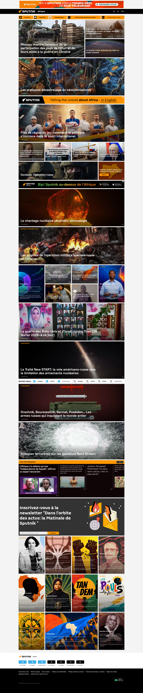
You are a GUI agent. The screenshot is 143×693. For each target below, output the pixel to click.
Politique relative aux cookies (76, 671)
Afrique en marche (106, 554)
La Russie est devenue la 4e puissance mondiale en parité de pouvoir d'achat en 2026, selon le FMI (30, 297)
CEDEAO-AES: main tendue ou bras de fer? (57, 598)
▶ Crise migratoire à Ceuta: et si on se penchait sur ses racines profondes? (110, 287)
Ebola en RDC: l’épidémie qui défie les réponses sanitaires (30, 645)
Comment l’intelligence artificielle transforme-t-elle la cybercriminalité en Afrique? (66, 637)
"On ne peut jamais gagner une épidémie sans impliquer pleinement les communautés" (30, 640)
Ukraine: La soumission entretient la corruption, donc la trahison (29, 558)
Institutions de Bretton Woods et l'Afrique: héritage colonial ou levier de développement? (31, 597)
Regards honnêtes (26, 593)
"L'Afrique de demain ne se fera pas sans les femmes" (84, 607)
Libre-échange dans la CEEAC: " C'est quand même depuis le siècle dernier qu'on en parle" (58, 568)
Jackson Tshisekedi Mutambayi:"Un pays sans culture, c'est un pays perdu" (30, 634)
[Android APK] (118, 680)
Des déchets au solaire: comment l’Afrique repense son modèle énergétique (84, 569)
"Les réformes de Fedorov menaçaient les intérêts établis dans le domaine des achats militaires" (111, 568)
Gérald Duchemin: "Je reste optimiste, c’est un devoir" (111, 645)
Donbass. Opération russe (58, 171)
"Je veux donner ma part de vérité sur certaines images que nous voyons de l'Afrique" (109, 606)
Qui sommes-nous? (24, 671)
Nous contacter (46, 671)
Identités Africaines (106, 631)
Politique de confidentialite (59, 671)
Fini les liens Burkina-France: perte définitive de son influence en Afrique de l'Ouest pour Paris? (110, 292)
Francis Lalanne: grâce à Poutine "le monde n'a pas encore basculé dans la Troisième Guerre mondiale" (111, 594)
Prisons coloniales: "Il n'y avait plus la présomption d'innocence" (56, 602)
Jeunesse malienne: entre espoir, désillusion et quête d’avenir (85, 596)
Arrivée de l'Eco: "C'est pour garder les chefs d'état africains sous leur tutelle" (58, 563)
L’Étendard (71, 631)
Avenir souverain (78, 556)
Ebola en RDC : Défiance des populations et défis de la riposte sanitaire (57, 607)
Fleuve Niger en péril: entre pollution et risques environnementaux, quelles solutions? (83, 602)
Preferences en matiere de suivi (39, 674)
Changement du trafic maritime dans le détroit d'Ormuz (30, 291)
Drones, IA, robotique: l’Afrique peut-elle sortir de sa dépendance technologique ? (84, 559)
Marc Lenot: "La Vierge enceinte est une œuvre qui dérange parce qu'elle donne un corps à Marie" (111, 640)
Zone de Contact (51, 554)
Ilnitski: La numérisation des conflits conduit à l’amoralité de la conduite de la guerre (31, 563)
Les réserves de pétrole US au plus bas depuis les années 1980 (30, 287)
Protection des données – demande (95, 671)
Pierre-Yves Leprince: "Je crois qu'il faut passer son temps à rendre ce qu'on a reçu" (111, 634)
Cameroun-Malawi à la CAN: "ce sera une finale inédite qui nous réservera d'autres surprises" (57, 558)
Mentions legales (35, 671)
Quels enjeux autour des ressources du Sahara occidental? (110, 557)
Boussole (23, 631)
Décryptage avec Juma (107, 284)
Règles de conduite (112, 671)
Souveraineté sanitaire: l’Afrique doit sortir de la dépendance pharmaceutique (31, 602)
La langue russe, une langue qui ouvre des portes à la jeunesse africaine (65, 646)
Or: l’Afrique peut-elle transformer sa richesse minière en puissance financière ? (84, 564)
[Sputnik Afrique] (28, 13)
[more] (83, 55)
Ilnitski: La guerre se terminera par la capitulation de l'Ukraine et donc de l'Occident (29, 568)
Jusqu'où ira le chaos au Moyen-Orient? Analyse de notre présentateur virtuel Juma (111, 297)
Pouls (101, 590)
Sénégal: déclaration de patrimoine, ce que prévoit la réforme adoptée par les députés (65, 642)
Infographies (24, 284)
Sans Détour (24, 555)
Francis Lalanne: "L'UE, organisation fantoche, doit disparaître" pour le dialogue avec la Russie (111, 600)
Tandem (75, 286)
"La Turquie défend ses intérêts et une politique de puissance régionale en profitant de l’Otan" (111, 562)
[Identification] (114, 11)
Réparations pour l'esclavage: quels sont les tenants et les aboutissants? (31, 607)
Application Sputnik (24, 674)
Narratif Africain (58, 593)
